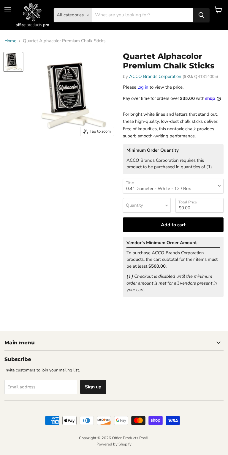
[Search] (201, 15)
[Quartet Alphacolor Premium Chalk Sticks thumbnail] (13, 61)
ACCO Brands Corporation (155, 76)
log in (142, 87)
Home (10, 40)
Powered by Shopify (114, 444)
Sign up (93, 387)
